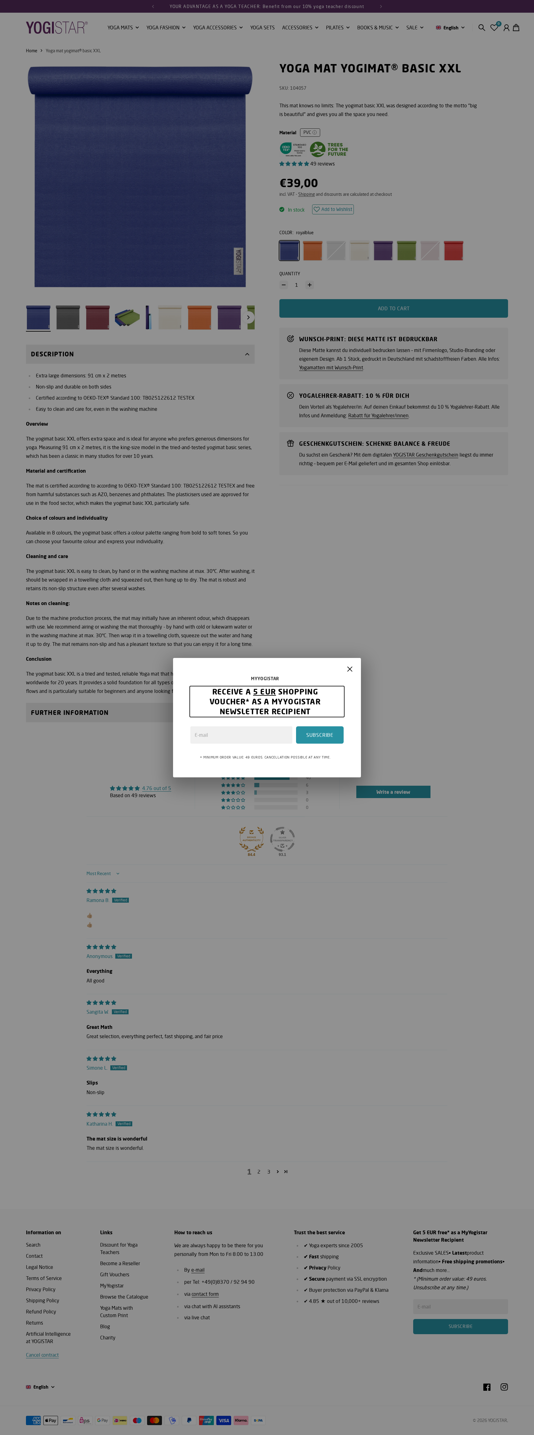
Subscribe (319, 735)
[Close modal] (350, 669)
